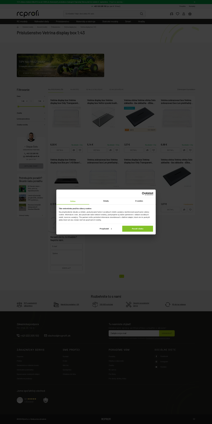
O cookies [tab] (139, 201)
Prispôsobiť (104, 229)
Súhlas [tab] (73, 201)
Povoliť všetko (137, 229)
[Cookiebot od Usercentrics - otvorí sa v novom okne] (143, 193)
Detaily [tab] (106, 201)
